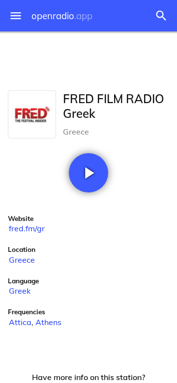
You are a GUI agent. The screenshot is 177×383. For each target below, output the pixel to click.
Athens (48, 322)
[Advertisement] (88, 59)
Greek (19, 291)
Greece (22, 260)
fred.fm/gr (27, 228)
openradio (61, 16)
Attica (20, 322)
